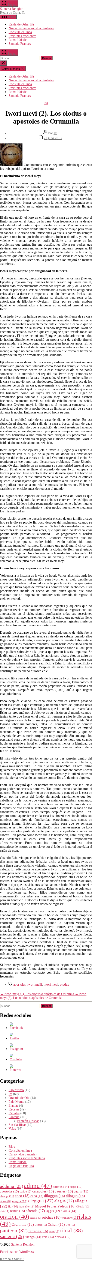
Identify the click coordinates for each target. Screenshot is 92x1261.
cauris (81, 1191)
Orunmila (23, 1224)
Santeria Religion (11, 8)
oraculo (35, 1218)
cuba (36, 1196)
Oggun (53, 1211)
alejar (76, 1186)
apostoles (19, 984)
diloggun (54, 1196)
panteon (14, 1230)
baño (25, 1191)
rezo (54, 1231)
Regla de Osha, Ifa (21, 24)
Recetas (14, 1109)
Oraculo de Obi (19, 1098)
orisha (67, 1217)
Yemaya (62, 1237)
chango (7, 1196)
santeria (12, 1236)
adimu (38, 1185)
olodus (64, 984)
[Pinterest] (15, 1069)
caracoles (43, 1191)
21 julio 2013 (53, 138)
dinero (5, 1201)
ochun (17, 1211)
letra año (26, 1206)
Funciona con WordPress (17, 1252)
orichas (51, 1217)
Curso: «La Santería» (23, 1154)
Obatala (82, 1206)
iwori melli (34, 984)
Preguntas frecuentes (22, 36)
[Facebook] (16, 1028)
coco (22, 1196)
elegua (64, 1200)
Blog (12, 1146)
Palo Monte (16, 1101)
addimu (11, 1186)
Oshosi (41, 1225)
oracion (14, 1216)
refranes (38, 1231)
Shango (33, 1237)
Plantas (13, 1105)
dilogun (75, 1196)
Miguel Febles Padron (55, 1206)
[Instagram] (16, 1049)
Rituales (14, 1113)
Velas (12, 1128)
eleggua (40, 1200)
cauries (64, 1191)
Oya (70, 1225)
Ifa (46, 103)
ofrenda (35, 1211)
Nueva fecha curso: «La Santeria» (31, 28)
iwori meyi (51, 984)
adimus (61, 1186)
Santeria (14, 1117)
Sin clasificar (17, 1125)
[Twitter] (14, 1038)
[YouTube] (16, 1059)
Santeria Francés (20, 43)
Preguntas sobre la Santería (27, 1158)
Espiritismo (16, 1090)
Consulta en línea (20, 32)
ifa (13, 1206)
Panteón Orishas (28, 1121)
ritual (71, 1230)
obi (4, 1211)
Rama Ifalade (18, 40)
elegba (19, 1201)
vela (48, 1237)
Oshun (56, 1224)
